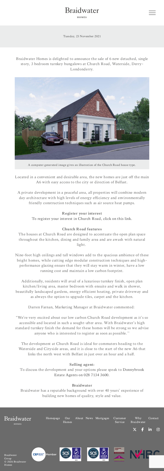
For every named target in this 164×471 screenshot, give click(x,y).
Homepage (53, 418)
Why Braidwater (138, 420)
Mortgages (102, 418)
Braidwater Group (10, 457)
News (89, 418)
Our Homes (67, 420)
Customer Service (119, 420)
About (79, 418)
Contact (153, 418)
